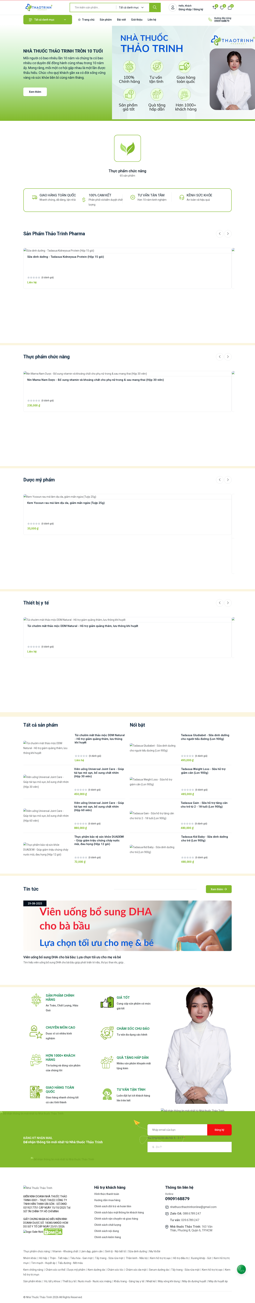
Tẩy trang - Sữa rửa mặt (109, 1258)
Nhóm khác (30, 1258)
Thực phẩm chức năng (127, 171)
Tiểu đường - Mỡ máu (70, 1262)
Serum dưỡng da (159, 1269)
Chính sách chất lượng (107, 1224)
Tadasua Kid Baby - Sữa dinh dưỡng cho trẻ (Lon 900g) (204, 838)
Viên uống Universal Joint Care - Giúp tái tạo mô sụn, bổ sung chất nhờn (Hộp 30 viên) (99, 772)
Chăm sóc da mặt (136, 1269)
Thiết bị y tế (69, 1281)
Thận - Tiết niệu (59, 1258)
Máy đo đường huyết (194, 1281)
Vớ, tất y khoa (52, 1281)
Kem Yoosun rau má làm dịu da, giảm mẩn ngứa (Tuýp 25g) (66, 503)
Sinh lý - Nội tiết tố (115, 1251)
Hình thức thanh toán (106, 1193)
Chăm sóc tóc (115, 1269)
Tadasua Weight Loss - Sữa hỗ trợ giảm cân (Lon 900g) (203, 770)
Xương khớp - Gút (201, 1258)
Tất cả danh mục (44, 19)
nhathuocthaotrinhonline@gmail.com (193, 1207)
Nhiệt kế (151, 1281)
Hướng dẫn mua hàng (107, 1200)
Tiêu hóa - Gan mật (81, 1258)
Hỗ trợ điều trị (181, 1258)
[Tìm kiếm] (154, 7)
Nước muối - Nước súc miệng (95, 1281)
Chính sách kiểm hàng (107, 1237)
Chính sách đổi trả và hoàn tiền (112, 1206)
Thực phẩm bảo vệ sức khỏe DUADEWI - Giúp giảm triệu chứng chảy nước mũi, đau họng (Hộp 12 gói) (99, 840)
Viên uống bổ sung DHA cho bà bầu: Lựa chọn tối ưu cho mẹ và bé (72, 957)
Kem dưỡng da (96, 1269)
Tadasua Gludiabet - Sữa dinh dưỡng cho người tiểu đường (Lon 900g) (205, 737)
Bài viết (121, 19)
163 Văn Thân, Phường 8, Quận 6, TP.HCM (191, 1228)
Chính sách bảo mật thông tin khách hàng (119, 1212)
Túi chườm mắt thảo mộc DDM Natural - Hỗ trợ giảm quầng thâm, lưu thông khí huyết (82, 626)
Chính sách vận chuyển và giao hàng (116, 1218)
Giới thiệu (136, 19)
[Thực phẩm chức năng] (127, 149)
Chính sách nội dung (106, 1230)
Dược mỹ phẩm (76, 1269)
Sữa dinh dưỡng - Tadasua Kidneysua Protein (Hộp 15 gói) (65, 256)
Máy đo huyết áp (218, 1281)
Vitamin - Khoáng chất (65, 1251)
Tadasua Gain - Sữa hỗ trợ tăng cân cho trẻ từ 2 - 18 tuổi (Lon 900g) (204, 804)
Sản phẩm (106, 19)
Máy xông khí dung (169, 1281)
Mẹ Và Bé (154, 1251)
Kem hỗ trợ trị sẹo (160, 1258)
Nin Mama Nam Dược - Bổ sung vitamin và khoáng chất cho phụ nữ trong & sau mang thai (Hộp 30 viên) (95, 380)
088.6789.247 (192, 1213)
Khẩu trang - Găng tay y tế (129, 1281)
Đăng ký (219, 1129)
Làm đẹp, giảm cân (92, 1251)
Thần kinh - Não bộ (137, 1258)
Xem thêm (35, 91)
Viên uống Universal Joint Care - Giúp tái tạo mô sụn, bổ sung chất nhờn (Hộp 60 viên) (99, 806)
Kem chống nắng (33, 1269)
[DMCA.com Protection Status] (53, 1231)
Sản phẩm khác (32, 1281)
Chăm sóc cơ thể (56, 1269)
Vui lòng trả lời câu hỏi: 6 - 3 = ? (165, 1137)
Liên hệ (152, 19)
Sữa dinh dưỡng (137, 1251)
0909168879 (221, 20)
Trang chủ (88, 19)
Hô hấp (43, 1258)
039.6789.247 (190, 1220)
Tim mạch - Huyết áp (43, 1262)
